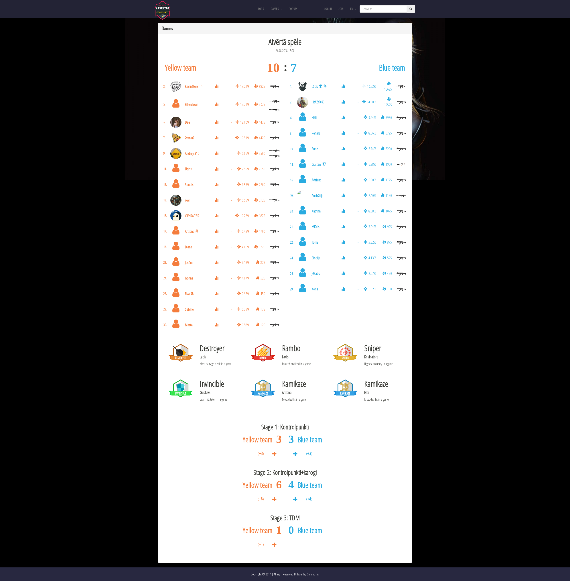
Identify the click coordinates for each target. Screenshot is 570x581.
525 (263, 278)
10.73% (245, 215)
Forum (293, 9)
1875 (262, 215)
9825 (262, 86)
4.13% (372, 257)
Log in (328, 9)
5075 (262, 104)
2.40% (372, 195)
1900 (389, 164)
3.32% (372, 242)
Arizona (189, 231)
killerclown (191, 104)
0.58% (246, 324)
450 (263, 293)
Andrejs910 (192, 153)
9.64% (372, 117)
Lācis (315, 86)
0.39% (246, 309)
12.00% (245, 122)
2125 (262, 200)
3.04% (372, 226)
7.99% (246, 168)
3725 (389, 133)
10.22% (371, 86)
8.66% (372, 133)
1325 (262, 246)
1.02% (372, 289)
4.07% (246, 278)
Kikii (314, 117)
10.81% (245, 137)
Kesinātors (191, 86)
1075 (389, 211)
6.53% (246, 184)
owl (187, 200)
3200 (389, 148)
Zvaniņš (189, 137)
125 (263, 324)
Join (341, 9)
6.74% (372, 148)
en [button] (352, 9)
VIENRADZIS (192, 215)
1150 (389, 195)
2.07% (372, 273)
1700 (262, 231)
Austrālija (317, 195)
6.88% (372, 164)
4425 (262, 137)
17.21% (245, 86)
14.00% (371, 101)
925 (389, 226)
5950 (389, 117)
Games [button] (275, 9)
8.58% (372, 211)
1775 (389, 179)
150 (389, 289)
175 (263, 309)
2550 (262, 168)
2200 (262, 184)
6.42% (246, 231)
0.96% (246, 293)
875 (263, 262)
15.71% (245, 104)
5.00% (372, 179)
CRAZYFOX (318, 101)
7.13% (246, 262)
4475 (262, 122)
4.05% (246, 246)
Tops (261, 9)
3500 (262, 153)
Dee (187, 122)
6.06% (246, 153)
